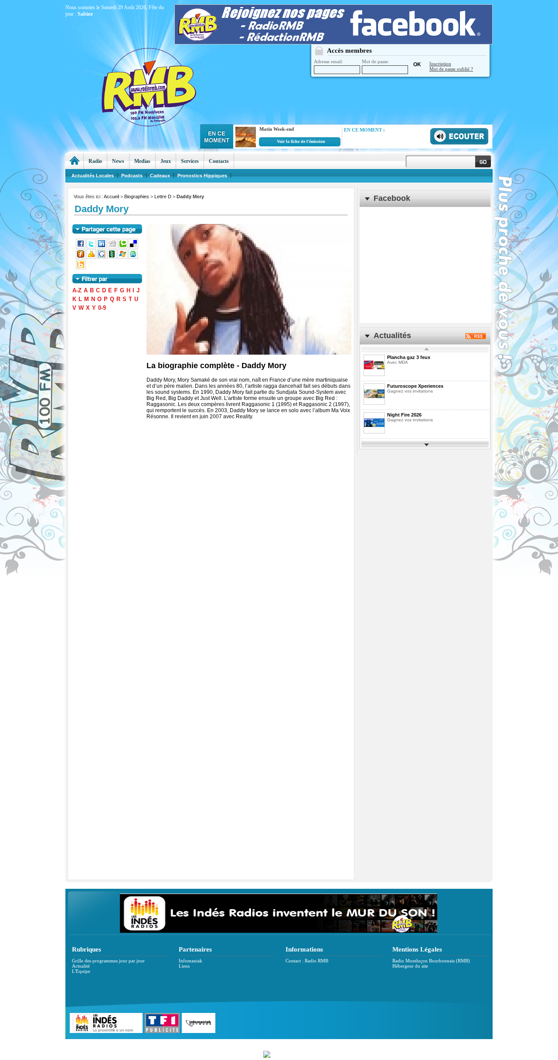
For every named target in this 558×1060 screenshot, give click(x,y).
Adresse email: (328, 61)
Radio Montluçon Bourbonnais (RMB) (431, 960)
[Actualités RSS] (475, 337)
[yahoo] (91, 257)
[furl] (81, 257)
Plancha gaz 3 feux (408, 357)
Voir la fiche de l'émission (301, 141)
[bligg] (81, 267)
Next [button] (426, 444)
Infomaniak (190, 960)
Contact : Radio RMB (307, 960)
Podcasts (132, 175)
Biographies (136, 196)
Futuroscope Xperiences (415, 386)
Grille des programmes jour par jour (108, 960)
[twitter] (91, 247)
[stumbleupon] (133, 257)
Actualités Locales (92, 175)
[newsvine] (112, 257)
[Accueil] (74, 161)
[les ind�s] (278, 931)
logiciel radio (371, 1043)
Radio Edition (216, 1043)
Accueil (111, 196)
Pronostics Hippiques (202, 175)
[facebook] (81, 247)
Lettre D (162, 196)
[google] (102, 257)
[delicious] (134, 247)
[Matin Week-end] (244, 145)
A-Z (77, 290)
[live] (123, 257)
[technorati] (123, 247)
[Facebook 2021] (333, 42)
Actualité (81, 966)
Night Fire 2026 (404, 414)
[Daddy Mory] (248, 289)
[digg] (113, 247)
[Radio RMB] (185, 70)
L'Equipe (81, 971)
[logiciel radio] (279, 1053)
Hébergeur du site (410, 966)
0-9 (102, 308)
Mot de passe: (375, 61)
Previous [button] (426, 349)
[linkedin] (102, 247)
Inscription (440, 63)
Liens (184, 966)
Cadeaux (160, 175)
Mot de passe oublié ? (451, 68)
